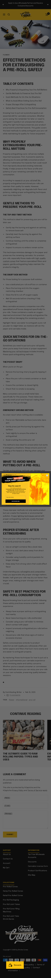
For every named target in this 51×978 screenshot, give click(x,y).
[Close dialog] (47, 475)
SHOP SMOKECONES (16, 501)
